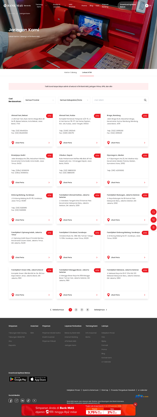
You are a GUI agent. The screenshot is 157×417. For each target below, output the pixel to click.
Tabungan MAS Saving (17, 333)
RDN (32, 333)
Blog (91, 5)
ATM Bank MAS (70, 341)
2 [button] (76, 309)
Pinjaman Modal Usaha (51, 333)
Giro (10, 341)
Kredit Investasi (48, 337)
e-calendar (142, 390)
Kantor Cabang (70, 72)
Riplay (104, 341)
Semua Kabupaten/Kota (71, 100)
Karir (97, 5)
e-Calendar (106, 362)
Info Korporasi (91, 333)
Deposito (12, 345)
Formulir (105, 345)
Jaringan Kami (70, 345)
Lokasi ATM (87, 72)
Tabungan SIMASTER (17, 337)
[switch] (148, 5)
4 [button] (87, 309)
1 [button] (70, 309)
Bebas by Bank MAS (72, 333)
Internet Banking (105, 5)
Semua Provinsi (32, 100)
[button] (57, 309)
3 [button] (81, 309)
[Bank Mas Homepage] (13, 5)
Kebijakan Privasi (108, 333)
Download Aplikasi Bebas (128, 5)
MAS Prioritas (72, 5)
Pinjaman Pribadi (49, 341)
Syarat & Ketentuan (91, 390)
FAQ (103, 337)
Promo (84, 5)
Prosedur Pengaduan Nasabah (123, 390)
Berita (88, 337)
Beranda (27, 5)
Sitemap (104, 390)
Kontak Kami (107, 358)
